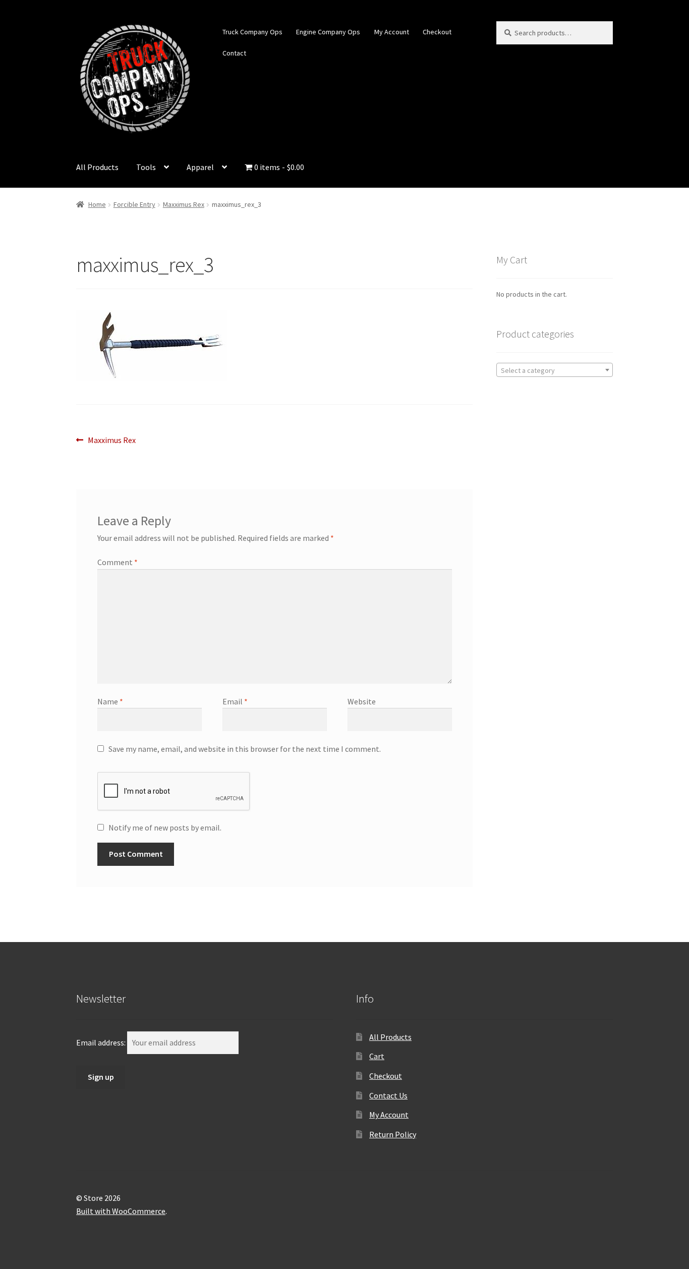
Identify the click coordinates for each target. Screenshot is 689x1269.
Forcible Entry (134, 204)
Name (110, 701)
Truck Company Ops (252, 31)
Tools (146, 167)
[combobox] (554, 370)
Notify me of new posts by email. (164, 827)
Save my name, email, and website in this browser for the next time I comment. (244, 749)
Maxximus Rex (183, 204)
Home (97, 204)
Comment (117, 562)
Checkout (437, 31)
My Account (391, 31)
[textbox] (554, 370)
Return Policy (392, 1134)
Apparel (200, 167)
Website (362, 701)
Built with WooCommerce (120, 1211)
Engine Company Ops (328, 31)
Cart (376, 1056)
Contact (234, 53)
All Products (97, 167)
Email (235, 701)
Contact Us (388, 1095)
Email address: (101, 1042)
